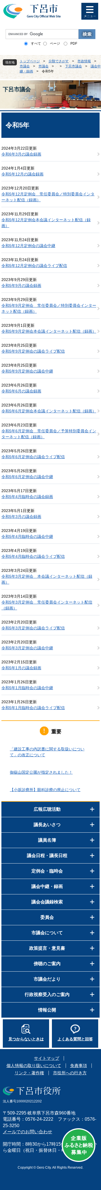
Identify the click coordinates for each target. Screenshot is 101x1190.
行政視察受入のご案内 (47, 994)
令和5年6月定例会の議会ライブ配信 (33, 456)
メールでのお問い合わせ (27, 1131)
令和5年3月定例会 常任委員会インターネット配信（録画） (46, 605)
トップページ (30, 61)
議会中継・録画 (47, 886)
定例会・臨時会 (47, 871)
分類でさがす (59, 61)
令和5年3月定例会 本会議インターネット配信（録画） (46, 579)
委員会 (47, 917)
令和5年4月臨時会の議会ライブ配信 (33, 556)
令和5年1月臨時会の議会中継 (27, 688)
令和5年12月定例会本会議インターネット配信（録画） (46, 223)
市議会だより (47, 979)
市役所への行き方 (70, 1072)
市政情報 (84, 61)
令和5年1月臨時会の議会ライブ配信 (33, 707)
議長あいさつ (47, 824)
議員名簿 (47, 840)
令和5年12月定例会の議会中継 (28, 245)
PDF (73, 43)
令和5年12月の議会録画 (22, 174)
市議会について (47, 932)
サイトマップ (46, 1058)
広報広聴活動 (47, 809)
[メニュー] (89, 11)
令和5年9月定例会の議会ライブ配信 (33, 351)
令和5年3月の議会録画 (21, 516)
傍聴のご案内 (47, 963)
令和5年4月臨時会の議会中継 (27, 536)
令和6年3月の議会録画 (21, 154)
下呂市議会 (73, 66)
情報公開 (47, 1010)
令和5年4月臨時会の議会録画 (27, 496)
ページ (55, 43)
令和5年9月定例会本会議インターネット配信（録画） (48, 331)
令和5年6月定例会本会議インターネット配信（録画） (48, 411)
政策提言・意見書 (47, 948)
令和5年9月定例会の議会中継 (27, 371)
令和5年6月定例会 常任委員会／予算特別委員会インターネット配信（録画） (48, 434)
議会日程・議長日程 (47, 855)
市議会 (25, 66)
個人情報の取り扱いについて (33, 1065)
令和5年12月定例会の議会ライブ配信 (34, 265)
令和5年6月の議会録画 (21, 391)
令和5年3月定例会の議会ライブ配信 (33, 628)
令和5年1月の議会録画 (21, 668)
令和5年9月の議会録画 (21, 285)
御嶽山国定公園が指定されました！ (41, 772)
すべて (36, 43)
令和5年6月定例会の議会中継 (27, 476)
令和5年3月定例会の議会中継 (27, 648)
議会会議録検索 (47, 901)
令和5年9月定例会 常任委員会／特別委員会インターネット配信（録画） (48, 308)
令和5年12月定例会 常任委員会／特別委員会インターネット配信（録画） (48, 197)
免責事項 (78, 1065)
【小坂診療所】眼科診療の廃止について (45, 789)
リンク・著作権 (29, 1072)
